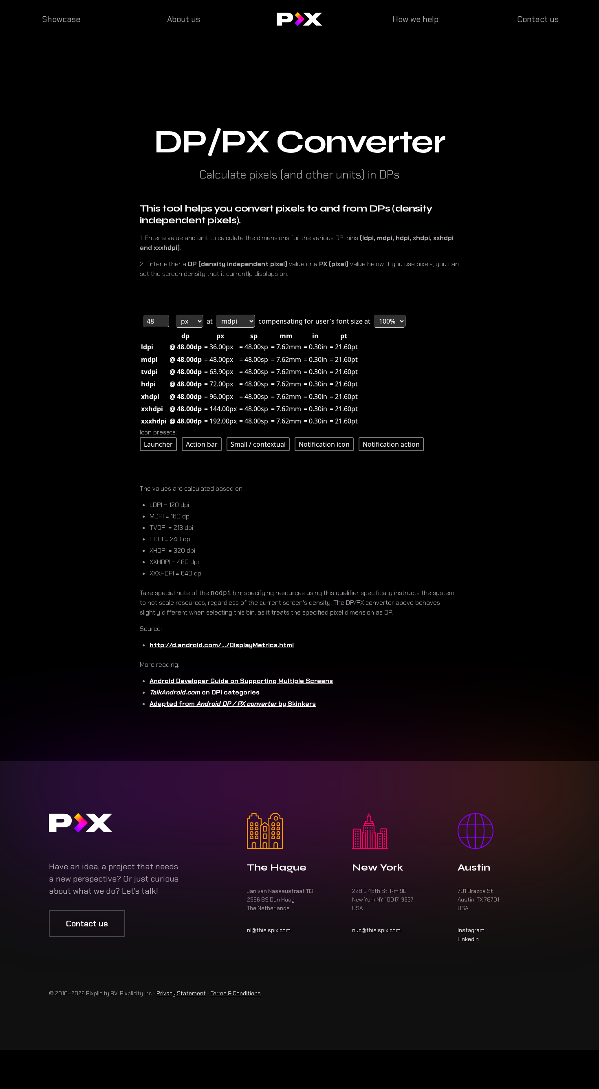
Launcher (158, 444)
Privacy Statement (181, 993)
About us (183, 19)
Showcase (61, 19)
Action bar (202, 444)
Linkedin (468, 939)
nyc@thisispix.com (376, 930)
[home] (299, 19)
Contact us (538, 19)
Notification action (391, 444)
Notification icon (324, 444)
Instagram (471, 930)
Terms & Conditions (236, 993)
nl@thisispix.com (269, 930)
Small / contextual (258, 444)
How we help (415, 19)
